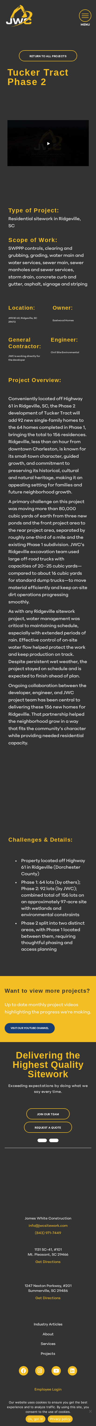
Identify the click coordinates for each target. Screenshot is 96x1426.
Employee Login (48, 1389)
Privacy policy (60, 1419)
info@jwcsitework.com (48, 1226)
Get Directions (48, 1262)
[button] (85, 15)
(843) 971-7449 (48, 1233)
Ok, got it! (35, 1419)
